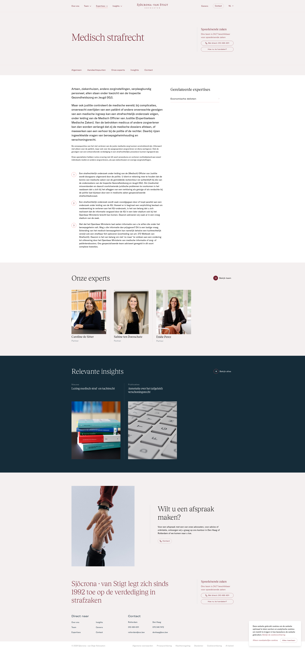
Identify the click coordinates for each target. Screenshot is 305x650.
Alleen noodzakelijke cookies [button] (265, 640)
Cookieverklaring (214, 646)
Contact (218, 6)
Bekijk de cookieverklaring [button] (273, 635)
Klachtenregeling (183, 646)
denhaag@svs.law (160, 632)
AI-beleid (230, 646)
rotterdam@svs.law (136, 632)
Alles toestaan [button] (288, 640)
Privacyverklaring (164, 646)
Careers (204, 6)
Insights (116, 6)
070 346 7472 (158, 627)
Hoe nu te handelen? (217, 49)
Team (86, 6)
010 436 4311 (133, 627)
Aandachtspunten (96, 70)
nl (230, 6)
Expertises (101, 6)
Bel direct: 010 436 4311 (218, 43)
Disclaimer (198, 646)
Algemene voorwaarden (142, 646)
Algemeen (76, 70)
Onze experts (118, 70)
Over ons (75, 6)
